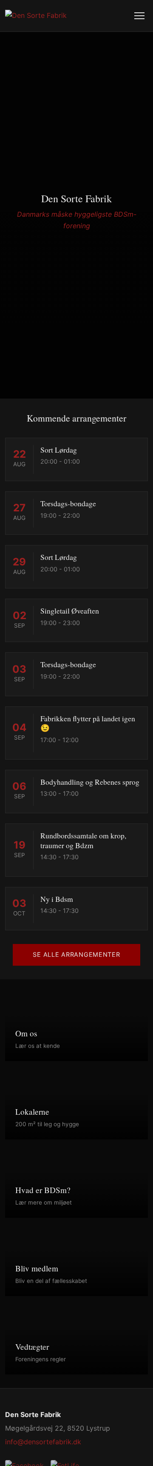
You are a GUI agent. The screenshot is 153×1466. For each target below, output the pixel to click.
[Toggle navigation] (139, 16)
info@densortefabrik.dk (43, 1441)
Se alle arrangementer (76, 954)
